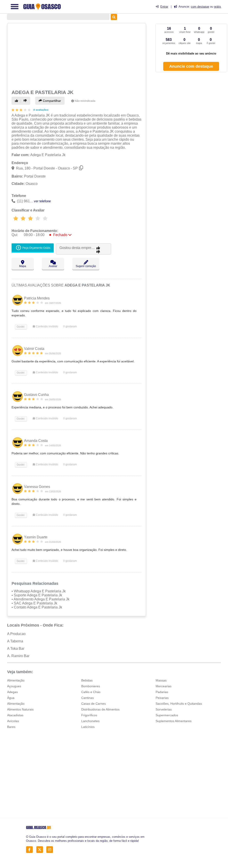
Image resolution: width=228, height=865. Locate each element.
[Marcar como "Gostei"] (17, 100)
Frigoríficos (89, 715)
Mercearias (163, 686)
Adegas (12, 692)
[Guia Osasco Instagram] (50, 849)
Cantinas (87, 698)
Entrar (164, 6)
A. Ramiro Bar (18, 656)
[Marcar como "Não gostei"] (26, 100)
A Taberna (15, 641)
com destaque (200, 6)
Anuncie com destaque (191, 66)
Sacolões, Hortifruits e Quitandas (179, 703)
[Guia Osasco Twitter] (40, 849)
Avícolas (13, 721)
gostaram (70, 326)
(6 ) (41, 110)
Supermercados (167, 715)
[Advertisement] (76, 56)
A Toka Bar (15, 648)
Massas (161, 680)
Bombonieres (90, 686)
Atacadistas (15, 715)
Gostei (20, 326)
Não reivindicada (85, 100)
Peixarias (162, 698)
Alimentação (15, 680)
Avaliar (53, 266)
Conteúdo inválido (46, 326)
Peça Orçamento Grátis (36, 247)
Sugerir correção (86, 266)
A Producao (16, 634)
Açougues (14, 686)
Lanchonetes (90, 721)
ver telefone (42, 201)
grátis (217, 6)
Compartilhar (51, 100)
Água (10, 698)
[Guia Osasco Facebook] (30, 849)
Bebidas (87, 680)
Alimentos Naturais (20, 709)
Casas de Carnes (93, 703)
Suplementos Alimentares (173, 721)
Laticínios (88, 727)
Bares (11, 727)
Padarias (162, 692)
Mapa (22, 266)
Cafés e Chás (90, 692)
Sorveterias (164, 709)
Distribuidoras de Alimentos (100, 709)
